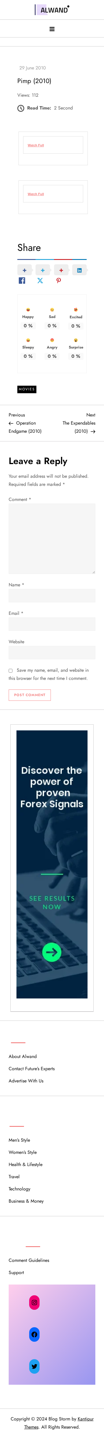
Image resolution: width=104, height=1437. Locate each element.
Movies (27, 389)
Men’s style (19, 1140)
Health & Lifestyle (25, 1164)
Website (16, 641)
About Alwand (23, 1056)
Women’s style (23, 1152)
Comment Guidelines (29, 1260)
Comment (20, 499)
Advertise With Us (26, 1080)
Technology (19, 1188)
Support (16, 1272)
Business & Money (26, 1201)
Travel (14, 1176)
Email (16, 613)
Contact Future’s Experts (32, 1068)
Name (16, 584)
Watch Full (36, 194)
